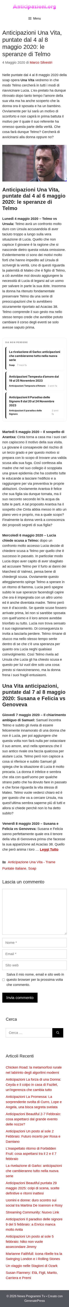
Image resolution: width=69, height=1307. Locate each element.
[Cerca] (57, 1033)
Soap (32, 868)
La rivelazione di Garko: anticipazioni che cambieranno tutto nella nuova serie (34, 1171)
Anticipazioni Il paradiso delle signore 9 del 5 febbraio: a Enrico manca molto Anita (34, 1224)
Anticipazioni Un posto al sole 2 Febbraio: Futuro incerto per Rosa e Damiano (33, 1136)
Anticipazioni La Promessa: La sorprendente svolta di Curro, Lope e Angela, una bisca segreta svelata (34, 1102)
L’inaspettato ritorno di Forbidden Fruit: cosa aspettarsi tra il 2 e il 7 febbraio (31, 1154)
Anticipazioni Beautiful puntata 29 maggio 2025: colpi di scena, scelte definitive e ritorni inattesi (32, 1188)
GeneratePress (34, 1300)
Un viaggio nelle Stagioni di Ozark (32, 1266)
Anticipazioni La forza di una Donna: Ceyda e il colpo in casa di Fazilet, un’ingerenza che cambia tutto (33, 1085)
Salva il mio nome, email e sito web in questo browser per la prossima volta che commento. (35, 980)
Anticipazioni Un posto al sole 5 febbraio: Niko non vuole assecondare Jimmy (30, 1242)
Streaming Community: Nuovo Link (32, 1212)
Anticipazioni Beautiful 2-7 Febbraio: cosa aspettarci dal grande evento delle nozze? (33, 1119)
